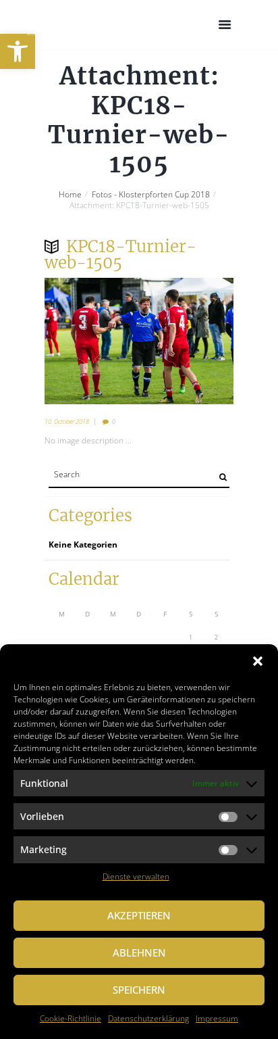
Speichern (139, 989)
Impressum (217, 1018)
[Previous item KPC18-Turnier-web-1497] (92, 341)
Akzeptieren (139, 915)
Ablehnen (139, 952)
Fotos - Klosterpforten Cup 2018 (151, 194)
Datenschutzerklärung (148, 1018)
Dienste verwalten (136, 876)
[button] (17, 51)
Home (70, 194)
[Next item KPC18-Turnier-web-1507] (186, 341)
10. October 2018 (67, 421)
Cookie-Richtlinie (70, 1018)
